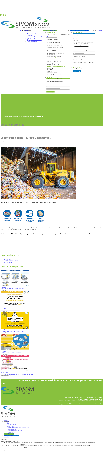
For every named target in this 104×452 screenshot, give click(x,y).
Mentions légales (89, 404)
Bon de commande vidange (80, 49)
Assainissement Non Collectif (79, 30)
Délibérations (30, 35)
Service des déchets (50, 30)
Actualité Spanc (8, 262)
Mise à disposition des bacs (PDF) (55, 47)
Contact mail (4, 3)
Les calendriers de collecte (53, 42)
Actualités (100, 30)
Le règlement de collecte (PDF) (54, 45)
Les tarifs (49, 84)
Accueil (21, 30)
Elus (28, 32)
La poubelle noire (51, 50)
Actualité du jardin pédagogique (12, 260)
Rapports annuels (31, 34)
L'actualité (3, 287)
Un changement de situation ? (54, 81)
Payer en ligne (50, 92)
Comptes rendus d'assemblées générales (38, 37)
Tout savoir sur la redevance (54, 78)
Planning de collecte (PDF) (53, 39)
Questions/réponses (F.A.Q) (81, 46)
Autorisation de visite (78, 59)
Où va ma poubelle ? (51, 37)
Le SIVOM (27, 30)
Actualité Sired (7, 259)
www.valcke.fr (100, 404)
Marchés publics (31, 38)
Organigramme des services (34, 40)
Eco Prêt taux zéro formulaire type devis (83, 62)
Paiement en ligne (32, 41)
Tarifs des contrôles (78, 68)
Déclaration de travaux (79, 56)
